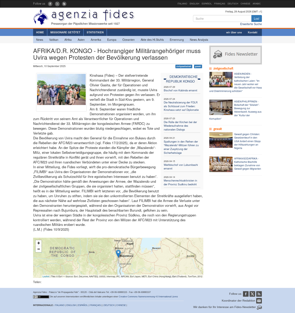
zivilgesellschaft (183, 66)
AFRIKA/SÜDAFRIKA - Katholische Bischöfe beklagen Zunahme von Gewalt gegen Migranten (247, 163)
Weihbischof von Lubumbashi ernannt (181, 166)
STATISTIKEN (95, 32)
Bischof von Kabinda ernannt (180, 90)
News (39, 40)
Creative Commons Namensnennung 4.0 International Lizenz (148, 296)
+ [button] (38, 243)
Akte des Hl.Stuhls (152, 40)
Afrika (68, 40)
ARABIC (257, 3)
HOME (40, 32)
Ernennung (177, 40)
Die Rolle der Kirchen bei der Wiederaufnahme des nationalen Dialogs (180, 125)
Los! (256, 18)
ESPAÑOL (207, 3)
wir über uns (234, 32)
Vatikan (53, 40)
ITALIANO (182, 3)
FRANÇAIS (219, 3)
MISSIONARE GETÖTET (65, 32)
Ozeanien (128, 40)
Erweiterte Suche (251, 24)
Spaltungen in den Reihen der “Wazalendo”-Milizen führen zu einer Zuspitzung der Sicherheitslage (181, 147)
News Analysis (199, 40)
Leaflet (46, 276)
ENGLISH (194, 3)
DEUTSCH (233, 3)
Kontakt (252, 32)
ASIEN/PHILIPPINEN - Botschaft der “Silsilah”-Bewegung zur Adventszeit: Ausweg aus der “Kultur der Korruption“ (235, 110)
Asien (81, 40)
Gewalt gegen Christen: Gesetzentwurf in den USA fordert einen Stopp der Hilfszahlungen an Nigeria (247, 141)
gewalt (198, 66)
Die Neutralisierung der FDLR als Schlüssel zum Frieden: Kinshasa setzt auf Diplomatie (181, 106)
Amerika (96, 40)
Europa (111, 40)
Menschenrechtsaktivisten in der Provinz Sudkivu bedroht (180, 182)
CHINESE (245, 3)
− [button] (38, 249)
